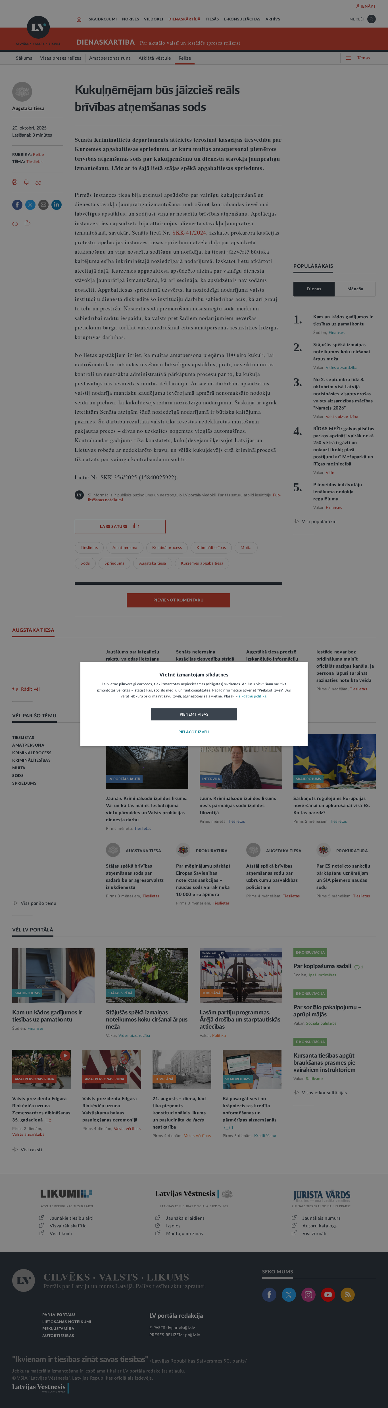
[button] (194, 732)
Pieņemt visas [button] (194, 714)
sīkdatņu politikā (252, 697)
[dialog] (194, 704)
